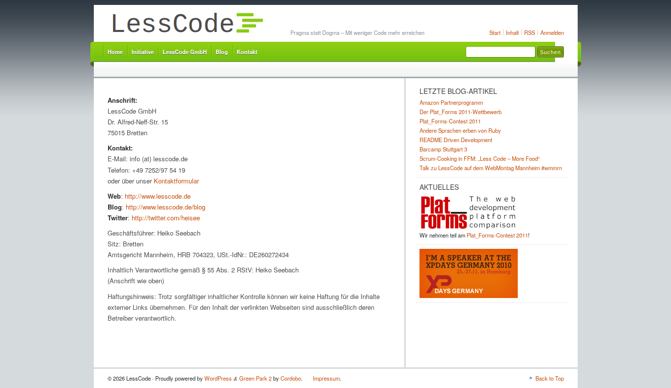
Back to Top (549, 378)
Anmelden (552, 32)
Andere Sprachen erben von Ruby (460, 130)
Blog (222, 52)
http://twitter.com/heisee (166, 217)
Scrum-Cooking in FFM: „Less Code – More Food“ (479, 158)
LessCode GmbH (185, 52)
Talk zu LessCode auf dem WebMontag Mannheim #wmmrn (490, 168)
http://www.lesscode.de (158, 196)
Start (495, 32)
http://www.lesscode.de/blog (165, 206)
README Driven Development (455, 140)
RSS (529, 32)
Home (115, 52)
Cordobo (290, 378)
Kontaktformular (176, 180)
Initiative (143, 52)
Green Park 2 (255, 378)
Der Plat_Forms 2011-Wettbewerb (460, 112)
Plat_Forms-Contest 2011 (450, 121)
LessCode (187, 24)
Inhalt (512, 32)
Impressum (326, 378)
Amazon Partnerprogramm (451, 102)
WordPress (218, 378)
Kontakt (247, 52)
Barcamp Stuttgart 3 (443, 149)
